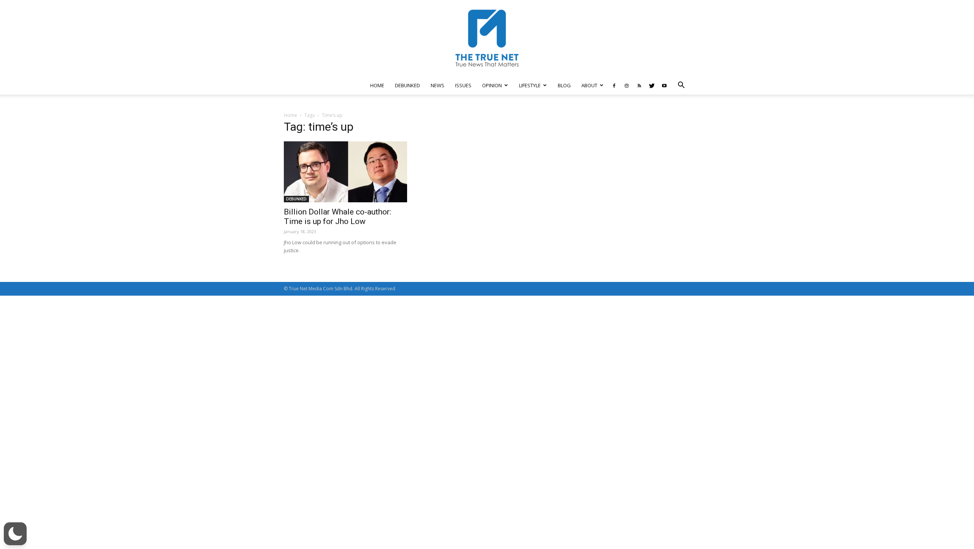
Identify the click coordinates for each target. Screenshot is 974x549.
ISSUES (463, 85)
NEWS (437, 85)
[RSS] (639, 85)
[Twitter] (651, 85)
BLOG (564, 85)
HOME (377, 85)
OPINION (492, 85)
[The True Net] (487, 38)
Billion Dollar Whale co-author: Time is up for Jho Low (337, 216)
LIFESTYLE (530, 85)
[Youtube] (664, 85)
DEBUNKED (407, 85)
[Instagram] (626, 85)
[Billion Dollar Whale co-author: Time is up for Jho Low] (345, 171)
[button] (681, 86)
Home (290, 115)
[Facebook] (614, 85)
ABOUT (589, 85)
